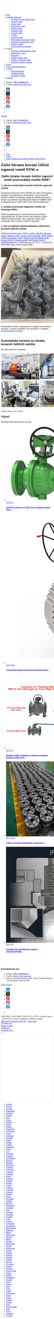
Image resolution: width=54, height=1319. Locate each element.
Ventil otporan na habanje (21, 46)
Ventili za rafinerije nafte (20, 60)
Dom (8, 15)
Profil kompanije (17, 71)
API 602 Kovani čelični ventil (23, 19)
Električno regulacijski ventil (22, 42)
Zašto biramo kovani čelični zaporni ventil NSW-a (26, 159)
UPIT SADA (6, 985)
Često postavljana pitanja (16, 67)
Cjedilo (14, 35)
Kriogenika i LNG (18, 53)
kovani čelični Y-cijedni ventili (14, 240)
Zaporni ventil (16, 28)
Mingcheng (5, 1021)
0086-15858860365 (21, 82)
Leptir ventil (16, 24)
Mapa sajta (32, 1021)
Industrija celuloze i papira (21, 62)
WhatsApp (5, 1028)
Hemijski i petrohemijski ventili (23, 51)
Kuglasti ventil (17, 22)
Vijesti (8, 64)
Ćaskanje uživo (7, 1030)
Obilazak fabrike (17, 73)
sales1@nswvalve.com (22, 84)
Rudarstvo (15, 55)
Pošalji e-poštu (7, 1026)
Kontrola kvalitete (18, 76)
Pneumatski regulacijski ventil (23, 40)
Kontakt (9, 78)
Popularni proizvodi (18, 1021)
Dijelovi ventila (17, 44)
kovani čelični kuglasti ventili (33, 236)
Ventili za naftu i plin (19, 58)
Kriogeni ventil (17, 37)
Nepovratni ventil (18, 26)
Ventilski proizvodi (13, 17)
